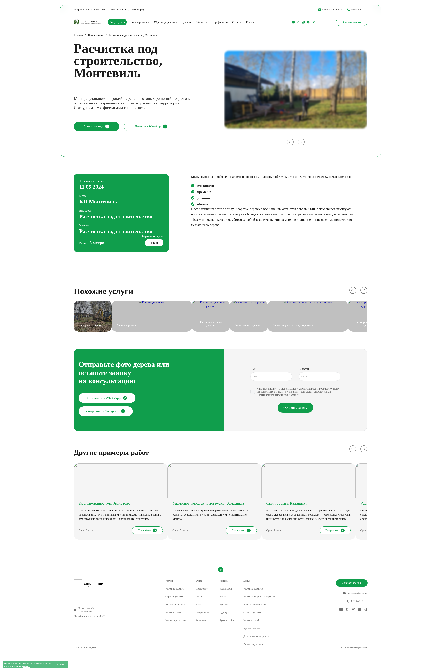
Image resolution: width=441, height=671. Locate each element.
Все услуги (116, 22)
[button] (352, 290)
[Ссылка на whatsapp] (308, 22)
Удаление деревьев (175, 588)
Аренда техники (251, 628)
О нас (236, 22)
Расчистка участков (175, 604)
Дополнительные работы (256, 636)
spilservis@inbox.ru (332, 9)
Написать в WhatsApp (148, 126)
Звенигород (226, 588)
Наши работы (96, 35)
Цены (185, 22)
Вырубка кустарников (254, 604)
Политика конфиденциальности (353, 647)
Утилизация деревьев (176, 620)
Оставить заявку (93, 126)
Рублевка (224, 604)
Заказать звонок (351, 22)
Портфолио (219, 22)
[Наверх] (220, 569)
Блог (198, 604)
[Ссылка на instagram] (293, 22)
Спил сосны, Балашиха (286, 503)
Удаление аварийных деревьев (259, 596)
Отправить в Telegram (102, 411)
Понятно (61, 665)
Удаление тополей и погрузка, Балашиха (208, 503)
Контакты (252, 22)
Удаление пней (173, 612)
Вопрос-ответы (203, 612)
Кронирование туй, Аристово (104, 503)
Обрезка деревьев (164, 22)
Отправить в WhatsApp (104, 398)
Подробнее (144, 530)
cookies (26, 666)
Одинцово (225, 612)
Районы (200, 22)
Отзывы (200, 596)
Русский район (227, 620)
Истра (223, 596)
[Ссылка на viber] (298, 22)
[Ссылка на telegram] (313, 22)
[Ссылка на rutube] (303, 22)
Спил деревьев (139, 22)
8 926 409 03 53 (359, 9)
